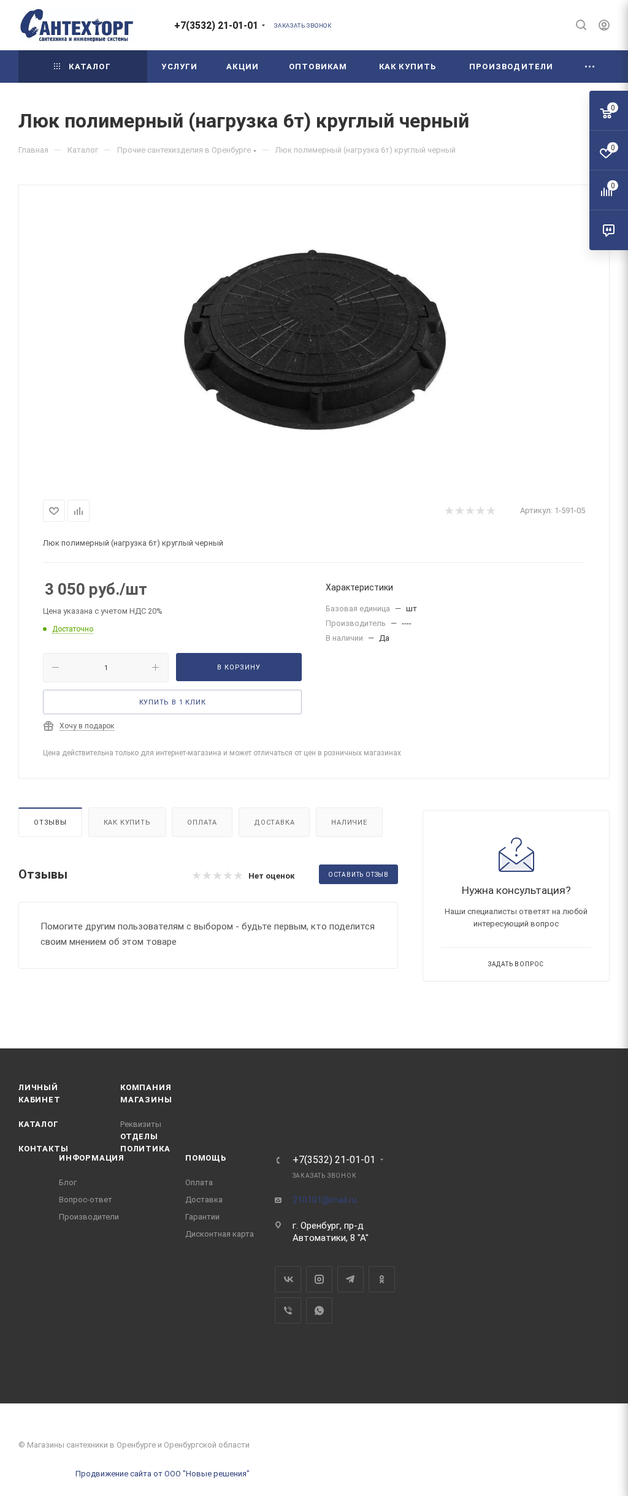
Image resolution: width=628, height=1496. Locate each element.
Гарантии (202, 1216)
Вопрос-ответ (85, 1199)
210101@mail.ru (325, 1199)
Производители (89, 1216)
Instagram (319, 1279)
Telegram (350, 1279)
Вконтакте (288, 1279)
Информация (91, 1157)
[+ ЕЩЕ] (590, 66)
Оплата (202, 822)
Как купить (127, 822)
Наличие (349, 822)
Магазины (146, 1099)
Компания (145, 1087)
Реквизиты (140, 1124)
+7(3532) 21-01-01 (216, 25)
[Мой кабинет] (604, 27)
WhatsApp (319, 1310)
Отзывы (50, 822)
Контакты (43, 1148)
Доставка (274, 822)
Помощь (205, 1157)
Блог (68, 1182)
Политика (145, 1148)
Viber (288, 1310)
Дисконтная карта (219, 1233)
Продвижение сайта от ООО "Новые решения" (162, 1473)
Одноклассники (382, 1279)
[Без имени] (314, 340)
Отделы (139, 1136)
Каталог (38, 1124)
